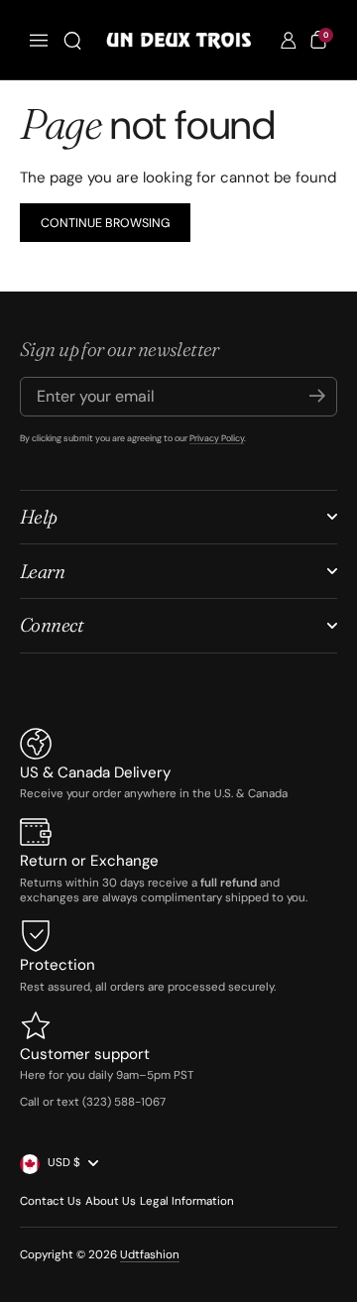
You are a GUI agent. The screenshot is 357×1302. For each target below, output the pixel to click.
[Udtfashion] (178, 40)
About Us (110, 1201)
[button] (72, 41)
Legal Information (187, 1201)
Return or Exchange (89, 861)
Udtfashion (149, 1254)
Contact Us (50, 1201)
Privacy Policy (216, 438)
